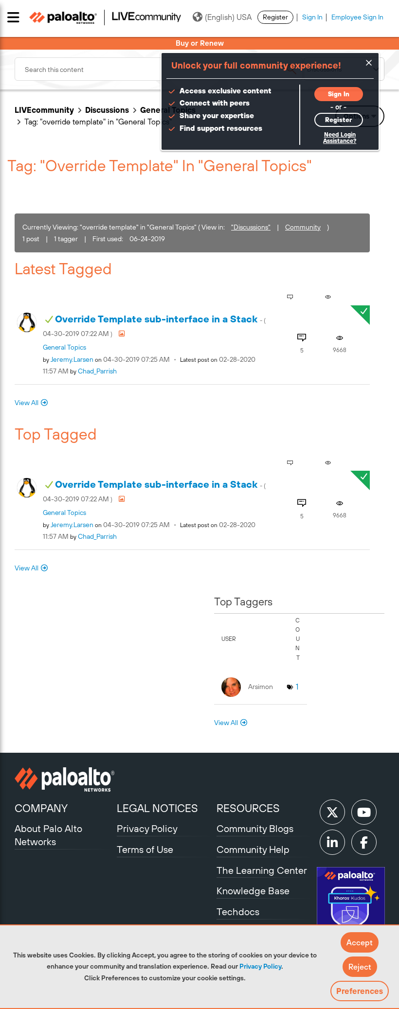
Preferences (359, 991)
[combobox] (159, 69)
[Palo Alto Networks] (64, 779)
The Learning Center (262, 870)
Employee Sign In (357, 17)
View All (26, 403)
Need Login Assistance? (339, 137)
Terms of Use (145, 849)
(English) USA (228, 17)
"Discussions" (251, 227)
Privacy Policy (260, 966)
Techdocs (238, 911)
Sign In (312, 17)
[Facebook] (364, 842)
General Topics (64, 347)
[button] (360, 942)
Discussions (107, 110)
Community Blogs (255, 828)
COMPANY (41, 808)
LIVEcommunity (44, 110)
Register (275, 17)
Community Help (253, 849)
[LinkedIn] (332, 842)
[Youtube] (364, 812)
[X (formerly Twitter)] (332, 812)
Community (303, 227)
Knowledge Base (253, 890)
